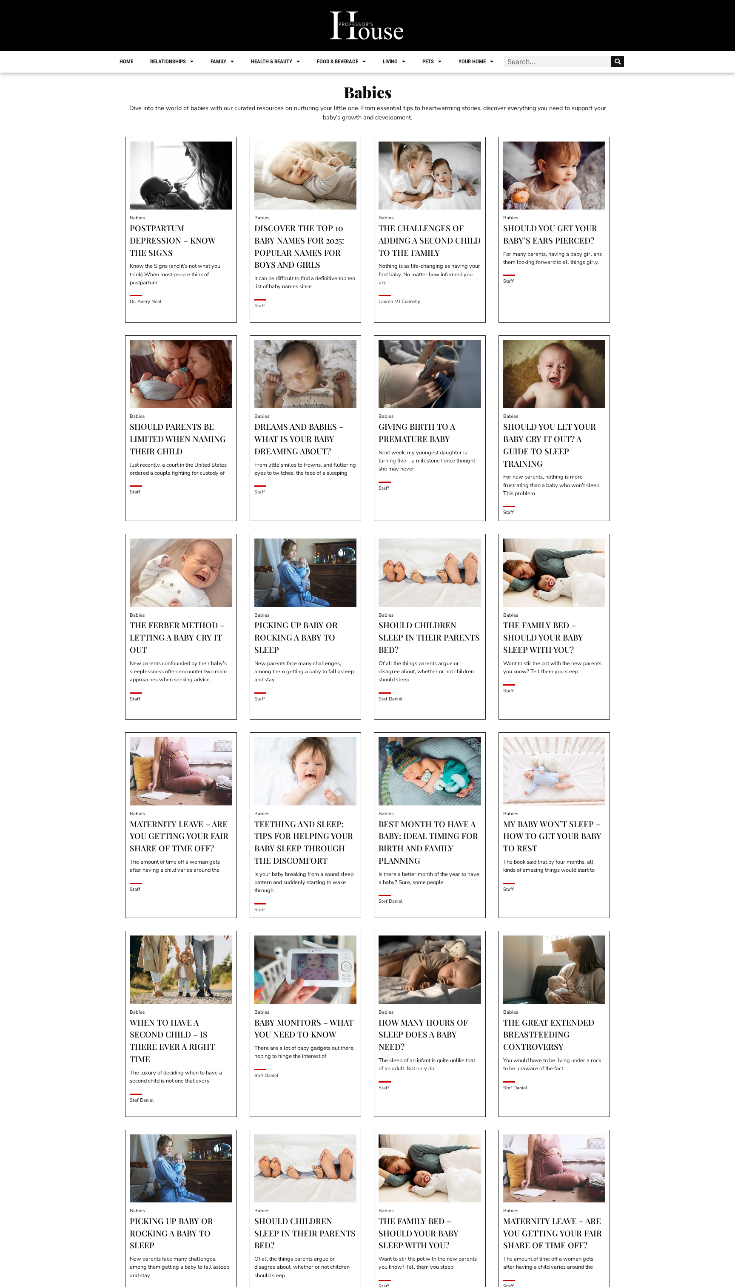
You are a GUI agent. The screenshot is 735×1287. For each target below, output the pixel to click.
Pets (428, 61)
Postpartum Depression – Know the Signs (172, 240)
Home (126, 61)
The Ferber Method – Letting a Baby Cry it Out (177, 637)
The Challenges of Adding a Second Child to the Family (430, 240)
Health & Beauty (271, 61)
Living (390, 61)
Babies (137, 218)
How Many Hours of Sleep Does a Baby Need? (423, 1034)
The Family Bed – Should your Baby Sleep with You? (543, 637)
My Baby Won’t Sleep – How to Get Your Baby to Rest (552, 836)
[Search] (617, 61)
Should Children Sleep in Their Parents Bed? (429, 637)
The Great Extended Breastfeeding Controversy (548, 1034)
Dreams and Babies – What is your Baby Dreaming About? (299, 438)
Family (218, 61)
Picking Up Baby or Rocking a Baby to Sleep (296, 637)
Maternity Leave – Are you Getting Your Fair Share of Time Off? (179, 836)
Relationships (168, 61)
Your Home (472, 61)
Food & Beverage (337, 61)
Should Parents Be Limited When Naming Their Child (178, 438)
